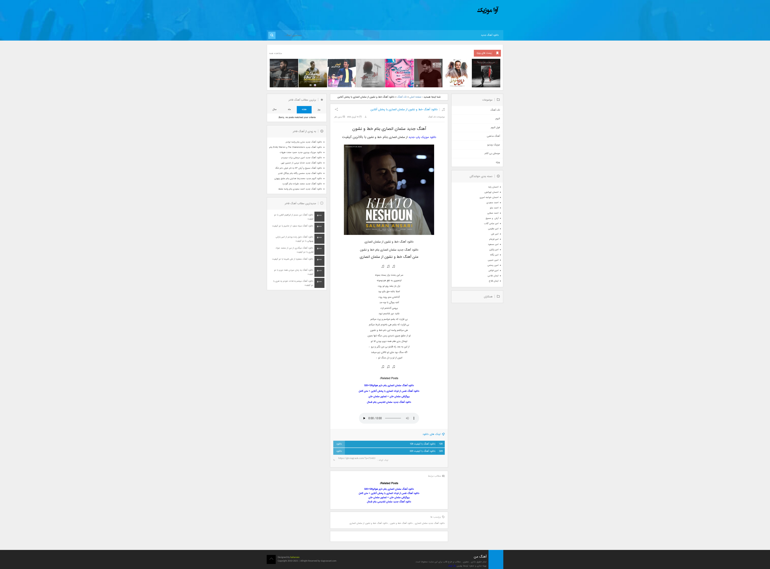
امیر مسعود (493, 244)
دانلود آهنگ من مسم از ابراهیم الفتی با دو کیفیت (293, 217)
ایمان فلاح (493, 281)
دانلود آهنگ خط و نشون (401, 523)
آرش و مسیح (492, 218)
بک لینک (452, 566)
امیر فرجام (493, 239)
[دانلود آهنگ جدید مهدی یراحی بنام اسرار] (370, 73)
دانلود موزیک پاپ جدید (422, 137)
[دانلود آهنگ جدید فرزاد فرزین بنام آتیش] (341, 73)
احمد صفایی (492, 213)
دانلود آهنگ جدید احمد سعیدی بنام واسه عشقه (300, 189)
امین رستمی (492, 265)
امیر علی (494, 234)
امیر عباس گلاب (491, 223)
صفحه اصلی (415, 97)
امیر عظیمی (493, 229)
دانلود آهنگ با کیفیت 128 (426, 444)
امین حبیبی (493, 260)
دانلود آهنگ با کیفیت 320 (426, 451)
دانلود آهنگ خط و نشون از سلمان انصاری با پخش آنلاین (404, 109)
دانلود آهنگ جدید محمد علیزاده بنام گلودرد (302, 184)
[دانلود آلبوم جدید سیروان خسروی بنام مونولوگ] (486, 73)
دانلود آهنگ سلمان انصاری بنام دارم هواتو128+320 (389, 385)
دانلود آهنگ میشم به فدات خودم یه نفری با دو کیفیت (293, 283)
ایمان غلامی (493, 276)
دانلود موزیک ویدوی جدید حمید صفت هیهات (301, 152)
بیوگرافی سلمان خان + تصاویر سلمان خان (389, 397)
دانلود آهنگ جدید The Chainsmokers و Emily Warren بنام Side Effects (295, 147)
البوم (497, 119)
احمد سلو (494, 208)
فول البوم (495, 127)
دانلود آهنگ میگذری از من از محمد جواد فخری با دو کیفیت (294, 250)
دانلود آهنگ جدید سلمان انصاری (430, 523)
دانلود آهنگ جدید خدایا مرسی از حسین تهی (301, 163)
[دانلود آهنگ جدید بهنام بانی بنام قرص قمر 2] (313, 73)
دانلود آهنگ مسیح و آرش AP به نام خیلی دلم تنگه (298, 168)
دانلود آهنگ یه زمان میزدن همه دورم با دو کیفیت (293, 272)
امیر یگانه (494, 255)
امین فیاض (493, 270)
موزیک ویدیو (493, 145)
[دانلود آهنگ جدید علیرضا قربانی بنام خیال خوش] (457, 73)
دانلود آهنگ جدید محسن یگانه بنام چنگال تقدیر (300, 173)
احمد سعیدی (492, 203)
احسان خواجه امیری (489, 197)
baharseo (294, 557)
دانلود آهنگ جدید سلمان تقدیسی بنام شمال (389, 402)
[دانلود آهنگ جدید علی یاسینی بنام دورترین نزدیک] (284, 73)
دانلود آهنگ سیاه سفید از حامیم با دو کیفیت (292, 226)
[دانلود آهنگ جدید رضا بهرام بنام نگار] (428, 73)
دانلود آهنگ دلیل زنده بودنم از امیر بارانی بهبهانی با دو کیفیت (294, 239)
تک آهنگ (402, 97)
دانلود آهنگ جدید (490, 35)
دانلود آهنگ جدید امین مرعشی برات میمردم (301, 158)
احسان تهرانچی (491, 192)
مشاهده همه (275, 53)
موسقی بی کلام (492, 153)
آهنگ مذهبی (493, 136)
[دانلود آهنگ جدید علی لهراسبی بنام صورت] (399, 73)
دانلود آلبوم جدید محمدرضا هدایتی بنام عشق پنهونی (298, 178)
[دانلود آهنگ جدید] (454, 10)
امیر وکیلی (493, 250)
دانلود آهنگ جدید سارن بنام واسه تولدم (304, 142)
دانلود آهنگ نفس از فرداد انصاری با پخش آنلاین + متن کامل (389, 391)
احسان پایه (493, 187)
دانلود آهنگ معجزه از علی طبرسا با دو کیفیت (292, 259)
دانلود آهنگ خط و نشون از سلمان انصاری (369, 523)
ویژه (498, 162)
